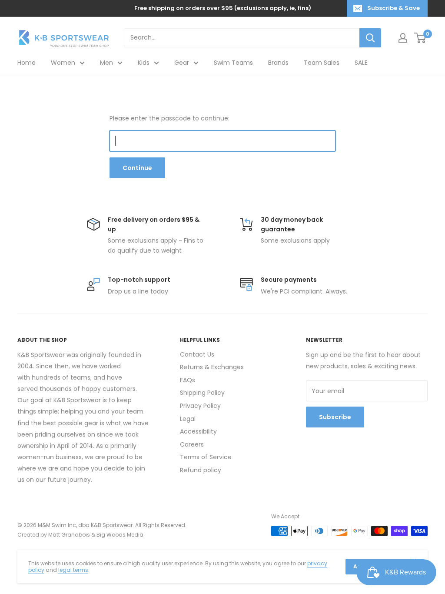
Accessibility (198, 431)
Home (26, 62)
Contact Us (197, 354)
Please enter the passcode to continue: (169, 118)
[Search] (370, 37)
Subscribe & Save (393, 8)
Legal (188, 418)
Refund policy (200, 470)
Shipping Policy (202, 392)
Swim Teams (233, 62)
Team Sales (321, 62)
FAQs (187, 380)
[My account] (403, 38)
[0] (420, 38)
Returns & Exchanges (212, 367)
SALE (361, 62)
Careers (192, 444)
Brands (278, 62)
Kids (143, 62)
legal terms (73, 570)
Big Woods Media (119, 534)
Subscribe (335, 417)
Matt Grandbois (69, 534)
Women (63, 62)
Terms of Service (206, 457)
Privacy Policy (200, 405)
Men (106, 62)
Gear (181, 62)
